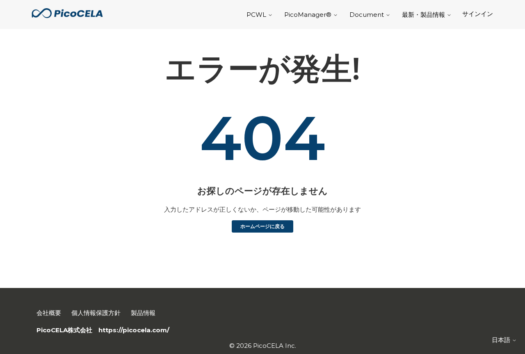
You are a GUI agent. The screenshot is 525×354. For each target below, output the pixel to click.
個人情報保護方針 (96, 313)
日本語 (502, 339)
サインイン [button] (477, 14)
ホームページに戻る (262, 226)
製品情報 (143, 313)
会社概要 (49, 313)
